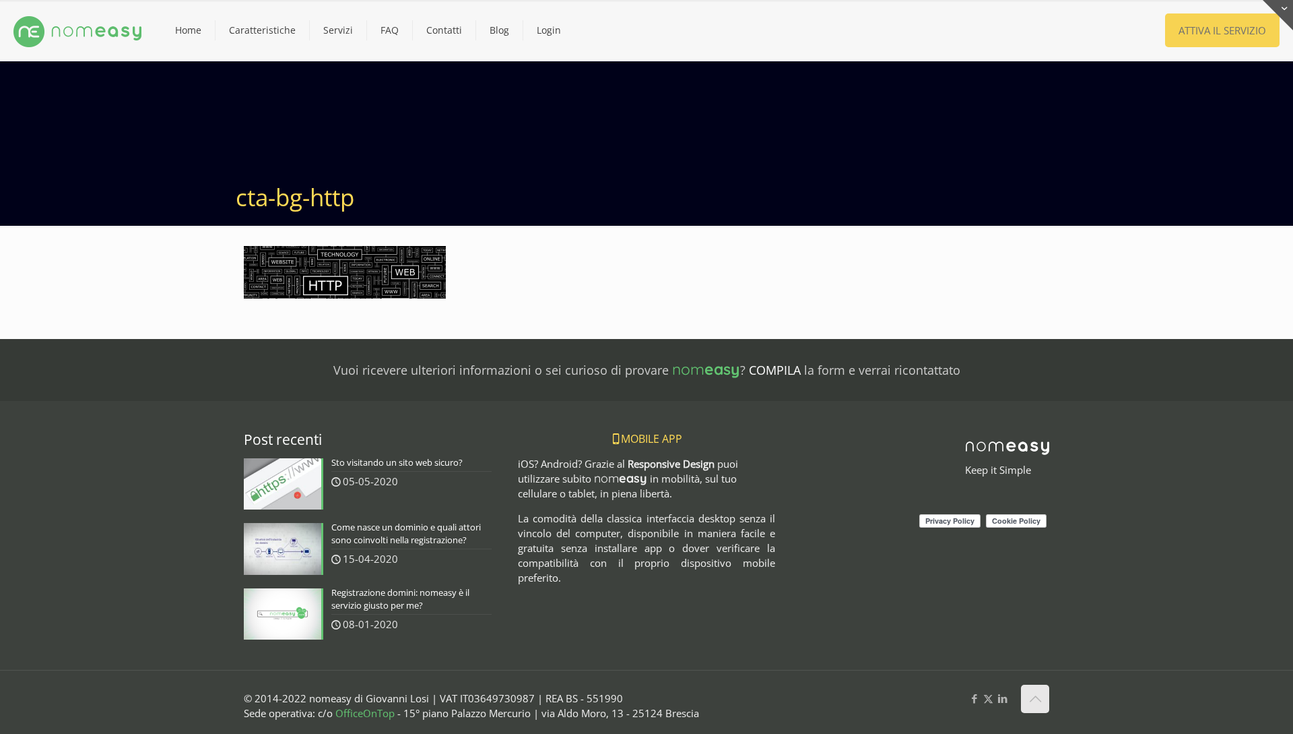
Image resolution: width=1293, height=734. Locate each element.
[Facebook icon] (974, 698)
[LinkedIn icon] (1002, 698)
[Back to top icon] (1035, 699)
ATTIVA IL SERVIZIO (1222, 30)
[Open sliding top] (1278, 15)
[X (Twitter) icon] (988, 698)
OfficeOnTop (365, 713)
